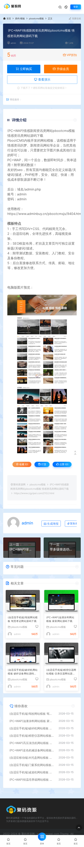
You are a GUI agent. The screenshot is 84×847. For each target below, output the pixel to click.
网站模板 (46, 140)
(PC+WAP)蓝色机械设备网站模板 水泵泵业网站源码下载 (31, 750)
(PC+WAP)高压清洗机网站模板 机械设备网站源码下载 (31, 743)
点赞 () (63, 464)
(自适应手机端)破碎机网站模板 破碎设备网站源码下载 (23, 672)
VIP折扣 (72, 55)
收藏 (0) (23, 464)
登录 (75, 6)
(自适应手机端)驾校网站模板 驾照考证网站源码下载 (23, 619)
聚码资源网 (19, 484)
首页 (9, 18)
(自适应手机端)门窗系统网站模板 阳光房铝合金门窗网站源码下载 (31, 765)
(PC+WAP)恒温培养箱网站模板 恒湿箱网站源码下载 (31, 779)
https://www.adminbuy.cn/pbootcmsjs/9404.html (45, 214)
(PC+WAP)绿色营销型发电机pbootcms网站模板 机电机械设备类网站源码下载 (21, 549)
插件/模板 (20, 18)
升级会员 (62, 69)
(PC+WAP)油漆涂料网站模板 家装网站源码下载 (60, 619)
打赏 (43, 464)
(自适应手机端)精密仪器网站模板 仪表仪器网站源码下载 (61, 672)
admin (13, 43)
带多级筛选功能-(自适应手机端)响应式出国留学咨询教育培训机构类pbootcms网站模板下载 (62, 549)
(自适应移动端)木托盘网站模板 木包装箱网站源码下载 (31, 757)
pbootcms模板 (36, 18)
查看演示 (43, 79)
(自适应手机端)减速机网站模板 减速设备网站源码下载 (31, 772)
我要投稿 (76, 18)
